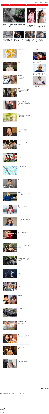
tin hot (36, 50)
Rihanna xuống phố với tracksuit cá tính (23, 348)
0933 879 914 (5, 405)
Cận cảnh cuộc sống (22, 49)
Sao (19, 62)
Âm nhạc (19, 179)
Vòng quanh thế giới (22, 166)
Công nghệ (20, 308)
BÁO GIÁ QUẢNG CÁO (45, 388)
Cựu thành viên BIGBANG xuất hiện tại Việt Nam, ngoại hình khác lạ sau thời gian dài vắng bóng (40, 42)
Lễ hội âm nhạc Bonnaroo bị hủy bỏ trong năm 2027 (31, 25)
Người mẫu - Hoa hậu (22, 101)
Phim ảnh (20, 75)
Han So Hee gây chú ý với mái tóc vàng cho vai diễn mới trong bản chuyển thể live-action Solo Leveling (24, 78)
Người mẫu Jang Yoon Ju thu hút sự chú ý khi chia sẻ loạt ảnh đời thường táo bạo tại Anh (24, 103)
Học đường (20, 153)
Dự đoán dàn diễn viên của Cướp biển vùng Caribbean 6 (29, 40)
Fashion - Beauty (21, 347)
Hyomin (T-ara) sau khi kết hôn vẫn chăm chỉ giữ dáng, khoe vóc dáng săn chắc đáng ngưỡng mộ (24, 90)
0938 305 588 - (2, 405)
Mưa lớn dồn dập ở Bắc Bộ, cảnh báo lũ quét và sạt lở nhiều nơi (7, 40)
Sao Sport (20, 192)
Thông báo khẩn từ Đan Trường (22, 361)
